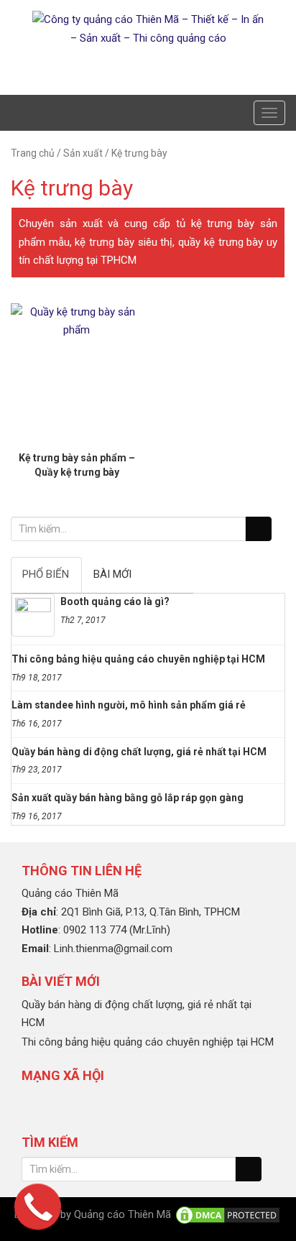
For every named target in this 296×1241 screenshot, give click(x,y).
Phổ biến (45, 574)
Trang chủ (33, 153)
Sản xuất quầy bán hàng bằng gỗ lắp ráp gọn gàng (127, 797)
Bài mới (112, 574)
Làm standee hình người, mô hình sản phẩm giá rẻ (128, 705)
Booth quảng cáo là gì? (115, 601)
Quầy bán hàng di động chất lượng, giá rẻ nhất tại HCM (139, 751)
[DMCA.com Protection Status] (228, 1214)
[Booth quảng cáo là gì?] (33, 615)
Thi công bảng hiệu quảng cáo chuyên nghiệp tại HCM (138, 659)
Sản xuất (83, 153)
